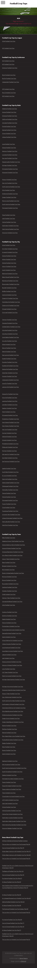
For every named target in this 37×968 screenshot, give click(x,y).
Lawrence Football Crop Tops (9, 401)
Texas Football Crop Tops (8, 215)
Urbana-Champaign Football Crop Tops (12, 518)
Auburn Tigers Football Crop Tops (11, 559)
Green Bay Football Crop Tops (10, 373)
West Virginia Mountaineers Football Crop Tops (14, 825)
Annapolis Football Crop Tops (9, 252)
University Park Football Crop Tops (11, 514)
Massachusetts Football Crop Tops (11, 162)
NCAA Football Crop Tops (8, 41)
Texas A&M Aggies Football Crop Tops (11, 786)
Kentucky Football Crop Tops (9, 151)
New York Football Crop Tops (9, 183)
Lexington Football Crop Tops (9, 404)
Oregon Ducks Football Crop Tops (11, 718)
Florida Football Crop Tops (9, 126)
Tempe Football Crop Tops (9, 497)
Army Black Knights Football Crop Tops (12, 555)
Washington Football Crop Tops (10, 225)
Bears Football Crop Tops (8, 562)
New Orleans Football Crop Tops (10, 426)
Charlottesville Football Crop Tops (11, 302)
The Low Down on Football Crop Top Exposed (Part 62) (16, 912)
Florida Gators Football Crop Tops (11, 626)
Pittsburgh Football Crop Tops (10, 447)
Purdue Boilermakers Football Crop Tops (12, 739)
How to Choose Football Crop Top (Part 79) (13, 848)
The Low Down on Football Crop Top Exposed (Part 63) (16, 858)
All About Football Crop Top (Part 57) (11, 930)
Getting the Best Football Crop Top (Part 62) (13, 902)
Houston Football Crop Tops (9, 376)
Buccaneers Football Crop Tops (10, 584)
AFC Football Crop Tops (8, 64)
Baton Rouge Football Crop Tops (10, 277)
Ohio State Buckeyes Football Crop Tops (12, 711)
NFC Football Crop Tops (8, 89)
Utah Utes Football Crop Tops (10, 803)
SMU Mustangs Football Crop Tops (11, 764)
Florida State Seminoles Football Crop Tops (13, 630)
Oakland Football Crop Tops (9, 436)
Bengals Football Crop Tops (9, 566)
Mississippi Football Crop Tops (10, 172)
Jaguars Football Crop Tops (9, 654)
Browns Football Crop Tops (9, 580)
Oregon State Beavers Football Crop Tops (13, 722)
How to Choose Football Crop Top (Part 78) (13, 875)
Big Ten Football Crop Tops (9, 78)
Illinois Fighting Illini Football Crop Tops (12, 640)
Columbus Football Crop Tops (10, 334)
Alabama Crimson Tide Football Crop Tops (13, 541)
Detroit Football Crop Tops (9, 351)
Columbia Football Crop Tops (9, 330)
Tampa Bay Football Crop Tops (10, 490)
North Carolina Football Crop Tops (11, 186)
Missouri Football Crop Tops (9, 179)
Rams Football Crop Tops (8, 747)
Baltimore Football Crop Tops (9, 273)
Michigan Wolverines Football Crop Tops (12, 686)
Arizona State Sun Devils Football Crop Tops (13, 545)
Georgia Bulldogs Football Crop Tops (11, 633)
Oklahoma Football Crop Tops (10, 193)
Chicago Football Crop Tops (9, 309)
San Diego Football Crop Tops (9, 458)
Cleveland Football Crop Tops (9, 323)
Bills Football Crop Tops (8, 569)
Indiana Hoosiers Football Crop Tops (11, 644)
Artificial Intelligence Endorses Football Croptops (15, 841)
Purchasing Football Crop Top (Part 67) (12, 878)
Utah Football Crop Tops (8, 218)
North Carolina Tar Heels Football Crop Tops (13, 700)
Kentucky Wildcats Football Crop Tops (12, 665)
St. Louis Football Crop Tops (9, 475)
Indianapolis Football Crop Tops (10, 380)
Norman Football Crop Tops (9, 433)
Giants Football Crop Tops (9, 637)
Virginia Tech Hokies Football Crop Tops (12, 814)
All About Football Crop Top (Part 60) (11, 882)
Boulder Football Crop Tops (9, 287)
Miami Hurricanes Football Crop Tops (11, 676)
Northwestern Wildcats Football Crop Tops (13, 704)
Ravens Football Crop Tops (9, 750)
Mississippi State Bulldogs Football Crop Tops (14, 690)
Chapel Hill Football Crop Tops (10, 298)
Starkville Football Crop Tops (9, 479)
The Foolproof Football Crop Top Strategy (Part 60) (15, 909)
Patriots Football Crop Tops (9, 732)
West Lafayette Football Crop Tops (11, 521)
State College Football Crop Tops (10, 482)
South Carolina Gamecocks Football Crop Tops (14, 768)
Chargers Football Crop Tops (9, 591)
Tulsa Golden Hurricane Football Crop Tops (13, 796)
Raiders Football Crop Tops (9, 743)
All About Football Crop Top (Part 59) (11, 895)
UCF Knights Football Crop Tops (10, 800)
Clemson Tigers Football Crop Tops (11, 598)
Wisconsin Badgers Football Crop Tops (12, 828)
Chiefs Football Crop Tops (8, 594)
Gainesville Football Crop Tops (10, 369)
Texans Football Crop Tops (9, 782)
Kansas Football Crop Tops (9, 147)
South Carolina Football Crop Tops (11, 204)
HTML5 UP (23, 961)
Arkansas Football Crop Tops (9, 116)
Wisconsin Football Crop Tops (10, 233)
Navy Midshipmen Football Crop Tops (12, 697)
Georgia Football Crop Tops (9, 130)
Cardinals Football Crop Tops (9, 587)
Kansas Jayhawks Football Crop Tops (11, 662)
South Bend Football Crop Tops (10, 472)
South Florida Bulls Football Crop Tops (12, 771)
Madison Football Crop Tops (9, 408)
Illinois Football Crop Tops (9, 133)
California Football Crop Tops (9, 119)
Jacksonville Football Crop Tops (10, 387)
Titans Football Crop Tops (8, 793)
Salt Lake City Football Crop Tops (10, 454)
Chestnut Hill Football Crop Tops (10, 305)
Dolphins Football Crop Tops (9, 615)
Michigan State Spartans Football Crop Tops (13, 679)
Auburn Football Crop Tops (9, 266)
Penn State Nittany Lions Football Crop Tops (13, 736)
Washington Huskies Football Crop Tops (12, 817)
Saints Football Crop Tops (8, 754)
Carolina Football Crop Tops (9, 295)
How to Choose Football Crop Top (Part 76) (13, 926)
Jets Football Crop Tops (8, 658)
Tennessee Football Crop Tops (10, 208)
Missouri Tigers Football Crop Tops (11, 693)
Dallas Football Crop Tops (8, 344)
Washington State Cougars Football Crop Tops (14, 821)
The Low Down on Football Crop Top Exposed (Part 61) (16, 939)
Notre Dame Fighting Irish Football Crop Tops (13, 708)
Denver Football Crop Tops (9, 348)
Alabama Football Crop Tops (9, 108)
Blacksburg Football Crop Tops (10, 280)
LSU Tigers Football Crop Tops (10, 672)
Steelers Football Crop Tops (9, 775)
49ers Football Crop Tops (8, 537)
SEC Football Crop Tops (8, 96)
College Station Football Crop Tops (11, 326)
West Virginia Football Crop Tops (10, 229)
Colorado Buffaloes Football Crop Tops (12, 601)
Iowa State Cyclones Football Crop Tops (12, 651)
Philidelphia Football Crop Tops (10, 443)
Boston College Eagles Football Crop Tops (13, 573)
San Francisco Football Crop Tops (11, 461)
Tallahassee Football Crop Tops (10, 486)
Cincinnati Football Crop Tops (9, 312)
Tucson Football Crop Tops (9, 504)
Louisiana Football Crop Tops (9, 155)
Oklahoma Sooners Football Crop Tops (12, 715)
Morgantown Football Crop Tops (10, 419)
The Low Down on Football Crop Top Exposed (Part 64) (16, 844)
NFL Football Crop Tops (8, 48)
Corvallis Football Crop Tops (9, 341)
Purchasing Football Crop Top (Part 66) (12, 919)
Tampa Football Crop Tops (9, 493)
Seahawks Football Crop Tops (9, 761)
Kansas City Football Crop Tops (10, 394)
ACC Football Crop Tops (8, 61)
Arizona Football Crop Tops (9, 112)
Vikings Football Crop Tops (9, 807)
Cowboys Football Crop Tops (9, 612)
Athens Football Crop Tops (9, 259)
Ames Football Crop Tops (8, 245)
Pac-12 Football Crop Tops (9, 92)
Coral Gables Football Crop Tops (10, 337)
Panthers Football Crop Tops (9, 729)
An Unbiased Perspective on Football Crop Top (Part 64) (16, 898)
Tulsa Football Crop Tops (8, 507)
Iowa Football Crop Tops (8, 144)
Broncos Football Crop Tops (9, 576)
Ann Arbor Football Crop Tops (10, 249)
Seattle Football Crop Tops (9, 468)
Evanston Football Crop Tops (9, 362)
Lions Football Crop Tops (8, 669)
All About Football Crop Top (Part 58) (11, 905)
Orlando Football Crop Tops (9, 440)
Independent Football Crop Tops (10, 82)
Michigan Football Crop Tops (9, 165)
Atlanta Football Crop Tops (9, 263)
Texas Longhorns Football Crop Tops (11, 789)
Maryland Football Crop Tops (9, 158)
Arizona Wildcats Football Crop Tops (11, 548)
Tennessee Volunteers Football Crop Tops (13, 778)
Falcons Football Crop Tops (9, 622)
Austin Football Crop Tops (9, 270)
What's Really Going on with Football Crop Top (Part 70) (16, 851)
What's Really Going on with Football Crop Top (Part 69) (16, 855)
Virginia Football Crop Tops (9, 222)
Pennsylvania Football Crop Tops (10, 201)
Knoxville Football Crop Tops (9, 397)
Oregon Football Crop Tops (9, 197)
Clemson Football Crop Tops (9, 319)
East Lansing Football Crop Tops (10, 355)
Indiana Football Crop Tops (9, 137)
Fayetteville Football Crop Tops (10, 365)
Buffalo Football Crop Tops (9, 291)
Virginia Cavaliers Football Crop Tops (11, 810)
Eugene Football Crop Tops (9, 358)
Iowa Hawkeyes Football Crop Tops (11, 647)
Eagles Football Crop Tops (9, 619)
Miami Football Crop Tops (8, 412)
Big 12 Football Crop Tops (8, 75)
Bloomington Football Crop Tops (10, 284)
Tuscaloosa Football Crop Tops (10, 511)
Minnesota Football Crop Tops (10, 169)
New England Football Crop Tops (10, 422)
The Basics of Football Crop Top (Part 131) (13, 871)
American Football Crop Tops (9, 68)
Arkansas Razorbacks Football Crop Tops (12, 552)
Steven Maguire (24, 958)
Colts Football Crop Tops (8, 605)
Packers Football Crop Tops (9, 725)
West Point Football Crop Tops (10, 525)
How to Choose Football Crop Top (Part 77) (13, 923)
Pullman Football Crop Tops (9, 451)
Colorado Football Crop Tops (9, 123)
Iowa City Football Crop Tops (9, 383)
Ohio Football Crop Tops (8, 190)
